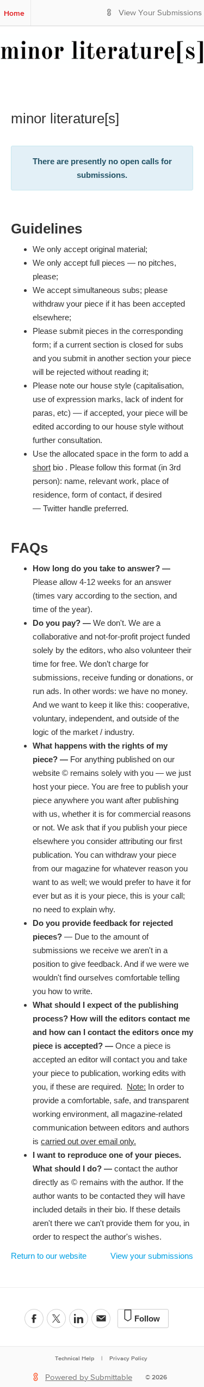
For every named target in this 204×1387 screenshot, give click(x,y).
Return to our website (48, 1255)
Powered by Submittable (88, 1377)
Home (14, 13)
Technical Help (74, 1358)
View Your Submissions (160, 13)
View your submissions (151, 1255)
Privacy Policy (128, 1358)
